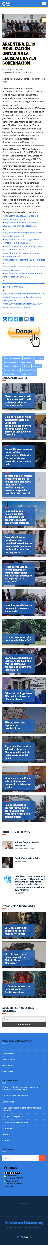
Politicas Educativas (11, 370)
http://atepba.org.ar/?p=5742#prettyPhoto (24, 259)
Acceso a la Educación (12, 358)
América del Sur (11, 72)
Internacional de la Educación (15, 1122)
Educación (37, 366)
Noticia (28, 72)
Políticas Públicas (28, 370)
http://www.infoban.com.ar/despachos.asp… (23, 293)
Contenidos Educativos (12, 366)
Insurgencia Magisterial (12, 1116)
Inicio (4, 1047)
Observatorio (8, 1065)
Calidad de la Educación (33, 358)
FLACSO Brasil (8, 1128)
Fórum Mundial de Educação (15, 1096)
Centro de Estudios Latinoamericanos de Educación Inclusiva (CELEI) (20, 1088)
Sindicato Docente (28, 374)
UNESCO (6, 1134)
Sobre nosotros (9, 1053)
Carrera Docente (27, 362)
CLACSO (5, 1140)
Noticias (19, 69)
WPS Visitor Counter (20, 1186)
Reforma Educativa (11, 374)
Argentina (21, 72)
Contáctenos (7, 1071)
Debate (27, 366)
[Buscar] (42, 1158)
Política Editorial (9, 1059)
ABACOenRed (8, 1102)
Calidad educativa (11, 362)
